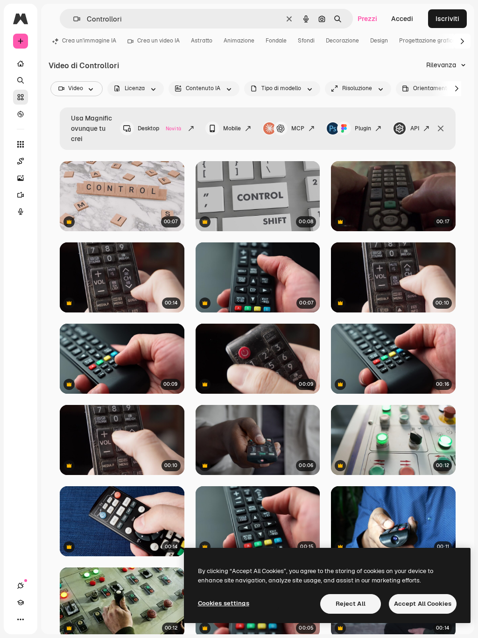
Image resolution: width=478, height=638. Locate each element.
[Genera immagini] (20, 177)
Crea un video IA (158, 40)
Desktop (159, 128)
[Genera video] (20, 194)
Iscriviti (447, 18)
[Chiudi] (440, 128)
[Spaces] (20, 161)
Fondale (276, 40)
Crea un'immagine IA (89, 40)
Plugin (363, 128)
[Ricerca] (20, 80)
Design (379, 40)
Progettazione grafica (427, 40)
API (414, 128)
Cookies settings (223, 603)
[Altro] (20, 619)
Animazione (239, 40)
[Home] (20, 63)
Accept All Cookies (422, 604)
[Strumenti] (20, 144)
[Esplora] (20, 113)
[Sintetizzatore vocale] (20, 211)
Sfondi (306, 40)
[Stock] (20, 97)
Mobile (232, 128)
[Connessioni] (20, 585)
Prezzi (367, 18)
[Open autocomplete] (73, 18)
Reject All (351, 604)
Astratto (201, 40)
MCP (297, 128)
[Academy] (20, 602)
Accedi (402, 18)
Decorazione (342, 40)
